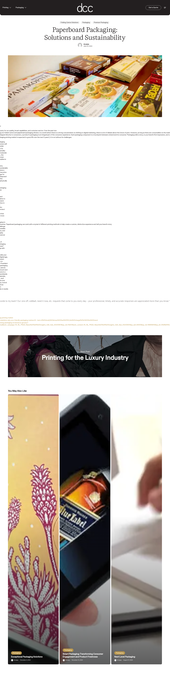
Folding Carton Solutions (69, 22)
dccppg (86, 44)
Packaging (86, 22)
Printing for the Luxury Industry (85, 356)
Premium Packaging (101, 22)
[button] (165, 8)
